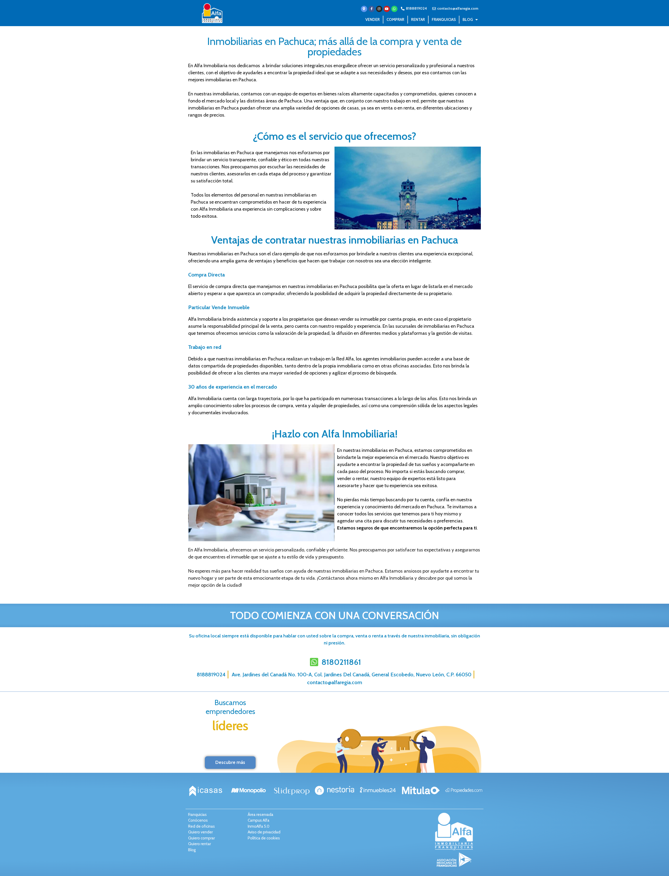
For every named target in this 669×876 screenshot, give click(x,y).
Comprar (395, 19)
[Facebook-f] (371, 9)
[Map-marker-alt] (364, 9)
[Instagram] (379, 9)
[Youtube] (387, 9)
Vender (372, 19)
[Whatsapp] (394, 9)
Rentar (418, 19)
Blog (468, 19)
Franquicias (444, 19)
